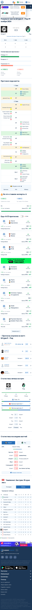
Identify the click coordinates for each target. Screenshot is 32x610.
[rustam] (2, 372)
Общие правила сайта (6, 584)
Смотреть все (15, 331)
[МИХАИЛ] (2, 358)
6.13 (27, 365)
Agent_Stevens (7, 343)
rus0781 (6, 371)
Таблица (26, 189)
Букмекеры (4, 576)
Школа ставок (4, 589)
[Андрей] (2, 351)
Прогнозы (6, 189)
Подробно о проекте (5, 587)
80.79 (26, 372)
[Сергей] (2, 344)
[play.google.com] (7, 568)
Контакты (3, 594)
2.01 (27, 351)
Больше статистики (17, 472)
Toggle (22, 216)
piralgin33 (6, 350)
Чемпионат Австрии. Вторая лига (14, 36)
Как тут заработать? (5, 582)
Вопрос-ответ (4, 592)
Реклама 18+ (4, 9)
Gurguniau (6, 364)
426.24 (27, 358)
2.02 (27, 344)
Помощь (3, 579)
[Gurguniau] (2, 365)
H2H (16, 189)
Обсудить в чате (15, 186)
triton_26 (6, 357)
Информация (5, 574)
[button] (13, 2)
